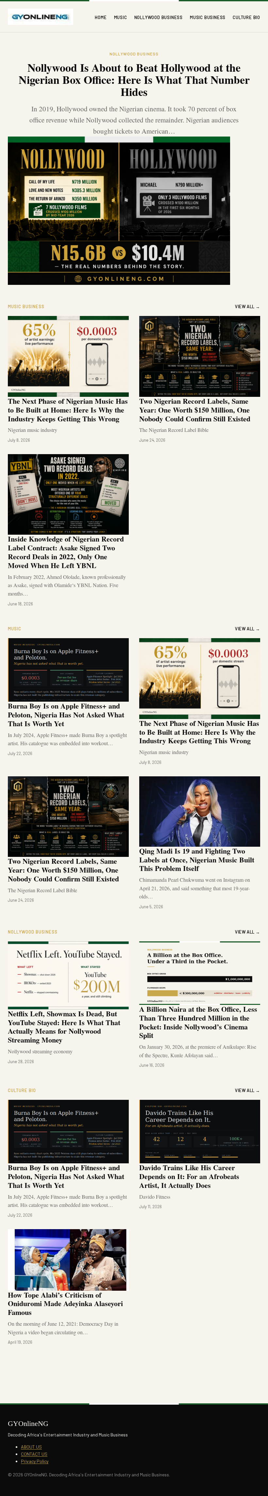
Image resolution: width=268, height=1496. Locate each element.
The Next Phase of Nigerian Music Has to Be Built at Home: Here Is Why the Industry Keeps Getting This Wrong (68, 410)
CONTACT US (34, 1454)
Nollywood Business (158, 17)
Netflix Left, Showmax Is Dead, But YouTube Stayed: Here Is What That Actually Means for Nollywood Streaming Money (64, 1026)
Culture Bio (246, 17)
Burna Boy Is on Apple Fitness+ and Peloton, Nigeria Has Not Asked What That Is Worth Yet (66, 714)
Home (101, 17)
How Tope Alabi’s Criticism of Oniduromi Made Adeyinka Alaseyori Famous (65, 1303)
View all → (247, 306)
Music (120, 17)
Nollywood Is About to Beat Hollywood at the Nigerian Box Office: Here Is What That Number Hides (134, 79)
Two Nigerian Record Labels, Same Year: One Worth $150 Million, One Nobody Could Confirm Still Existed (194, 410)
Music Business (208, 17)
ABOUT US (31, 1447)
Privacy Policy (34, 1461)
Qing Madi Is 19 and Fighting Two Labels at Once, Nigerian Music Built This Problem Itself (196, 859)
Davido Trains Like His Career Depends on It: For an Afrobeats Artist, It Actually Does (189, 1176)
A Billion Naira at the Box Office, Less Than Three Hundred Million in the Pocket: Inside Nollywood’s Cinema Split (198, 1022)
